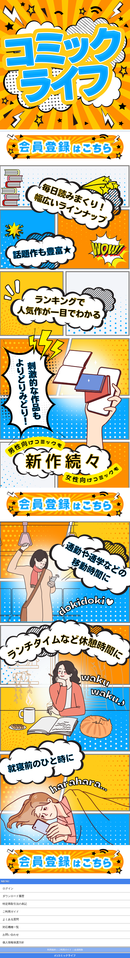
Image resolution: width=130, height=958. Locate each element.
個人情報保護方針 (13, 942)
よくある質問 (11, 919)
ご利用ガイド (11, 911)
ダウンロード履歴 (13, 896)
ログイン (8, 888)
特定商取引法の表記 (15, 903)
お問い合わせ (11, 934)
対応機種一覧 (11, 927)
